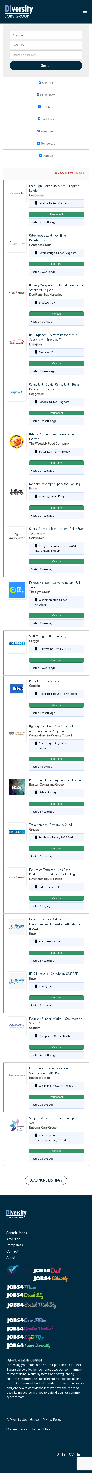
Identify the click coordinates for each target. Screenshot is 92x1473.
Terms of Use (41, 1429)
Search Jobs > (17, 1233)
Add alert (65, 173)
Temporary (47, 143)
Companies (14, 1245)
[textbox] (46, 55)
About (10, 1258)
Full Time (47, 107)
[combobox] (46, 55)
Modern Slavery (17, 1429)
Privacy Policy (52, 1420)
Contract (47, 82)
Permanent (47, 131)
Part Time (47, 119)
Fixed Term (47, 95)
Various (47, 155)
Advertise (13, 1239)
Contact (12, 1251)
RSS (81, 173)
